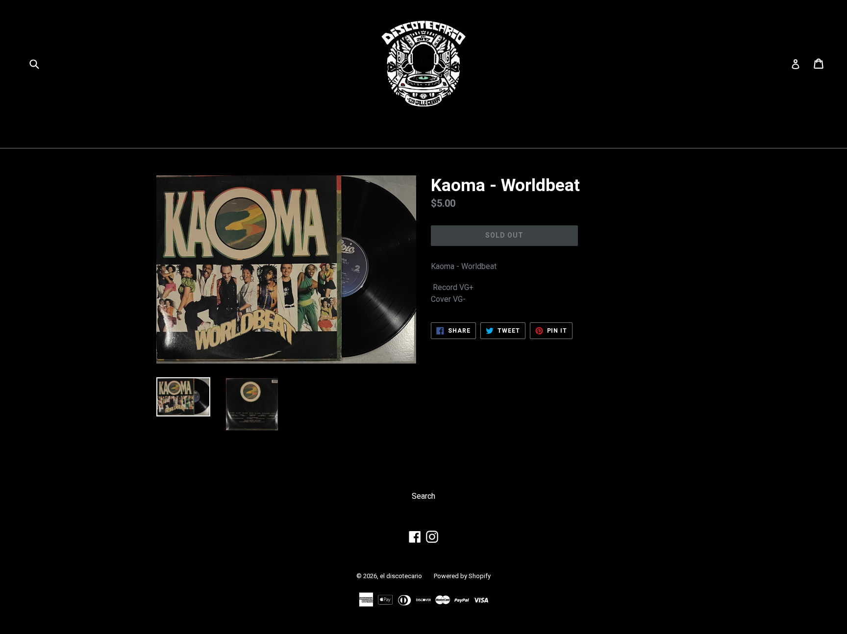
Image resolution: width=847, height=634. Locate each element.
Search (423, 496)
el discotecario (401, 576)
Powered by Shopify (462, 576)
